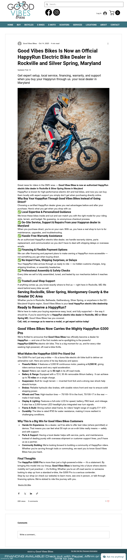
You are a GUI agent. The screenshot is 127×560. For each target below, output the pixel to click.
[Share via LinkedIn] (31, 493)
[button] (115, 12)
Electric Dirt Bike (24, 485)
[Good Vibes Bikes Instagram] (56, 12)
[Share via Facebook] (19, 493)
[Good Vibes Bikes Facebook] (48, 12)
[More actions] (107, 43)
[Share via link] (37, 493)
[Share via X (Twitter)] (25, 493)
